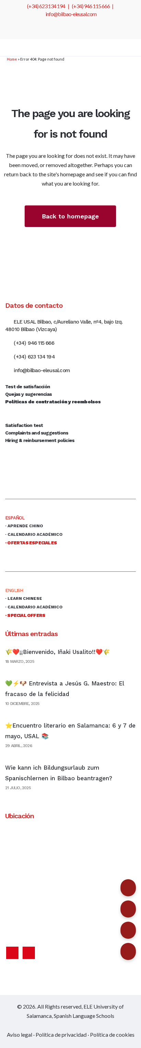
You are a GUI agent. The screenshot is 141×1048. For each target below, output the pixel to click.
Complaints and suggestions (36, 432)
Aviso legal (19, 1034)
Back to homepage (70, 216)
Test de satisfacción (27, 386)
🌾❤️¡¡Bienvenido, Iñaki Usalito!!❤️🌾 (57, 651)
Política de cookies (112, 1034)
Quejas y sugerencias (28, 394)
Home (12, 59)
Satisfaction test (24, 425)
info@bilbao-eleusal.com (71, 14)
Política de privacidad (61, 1034)
